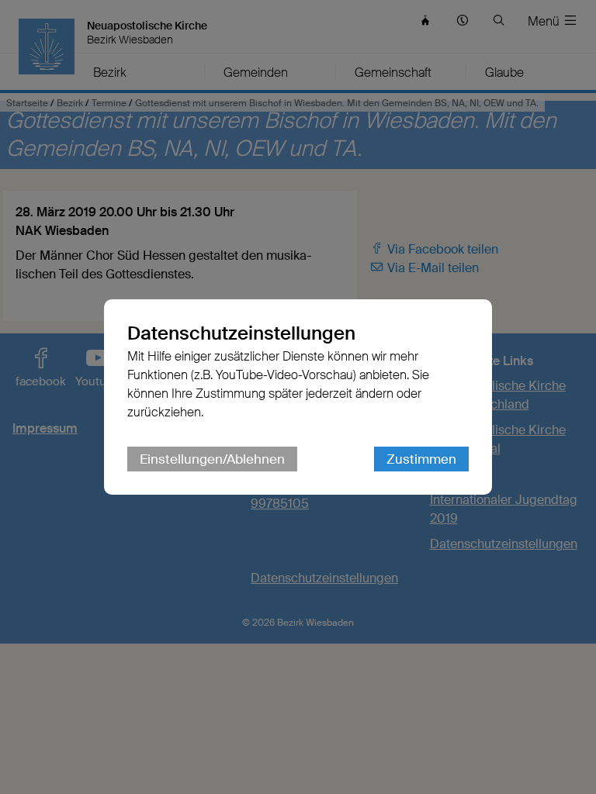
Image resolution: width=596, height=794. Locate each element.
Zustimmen (421, 459)
